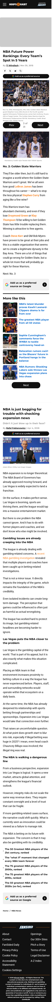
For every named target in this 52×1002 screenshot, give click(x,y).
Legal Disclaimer (40, 955)
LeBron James (23, 186)
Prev (11, 125)
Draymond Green (18, 215)
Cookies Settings (12, 970)
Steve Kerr (17, 235)
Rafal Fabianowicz (16, 428)
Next (40, 125)
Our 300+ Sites (39, 939)
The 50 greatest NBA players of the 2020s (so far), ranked (26, 884)
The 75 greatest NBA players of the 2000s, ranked (26, 868)
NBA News (16, 911)
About (5, 933)
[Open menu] (4, 4)
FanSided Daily (10, 944)
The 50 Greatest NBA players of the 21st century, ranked (26, 851)
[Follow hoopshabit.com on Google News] (44, 284)
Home (6, 911)
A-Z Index (36, 960)
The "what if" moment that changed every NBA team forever (27, 859)
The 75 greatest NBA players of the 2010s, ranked (26, 876)
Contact (6, 939)
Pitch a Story (38, 944)
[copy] (20, 71)
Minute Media (19, 978)
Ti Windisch (12, 65)
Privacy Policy (10, 950)
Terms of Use (38, 950)
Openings (36, 933)
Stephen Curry (30, 195)
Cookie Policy (10, 955)
